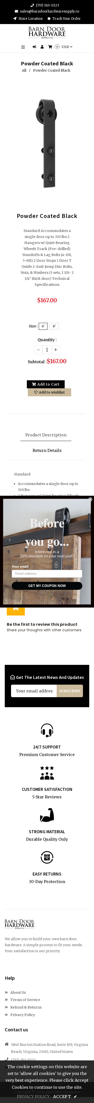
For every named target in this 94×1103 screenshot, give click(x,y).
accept (65, 1096)
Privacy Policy (22, 1015)
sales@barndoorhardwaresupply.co (49, 11)
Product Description (45, 434)
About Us (18, 992)
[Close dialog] (90, 499)
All (24, 70)
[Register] (43, 47)
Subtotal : (37, 361)
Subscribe (69, 691)
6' (43, 326)
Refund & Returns (26, 1007)
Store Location (30, 19)
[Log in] (35, 47)
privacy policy (33, 1096)
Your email (20, 566)
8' (54, 326)
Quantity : (47, 339)
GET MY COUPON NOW (47, 585)
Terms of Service (25, 1000)
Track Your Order (66, 19)
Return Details (47, 450)
